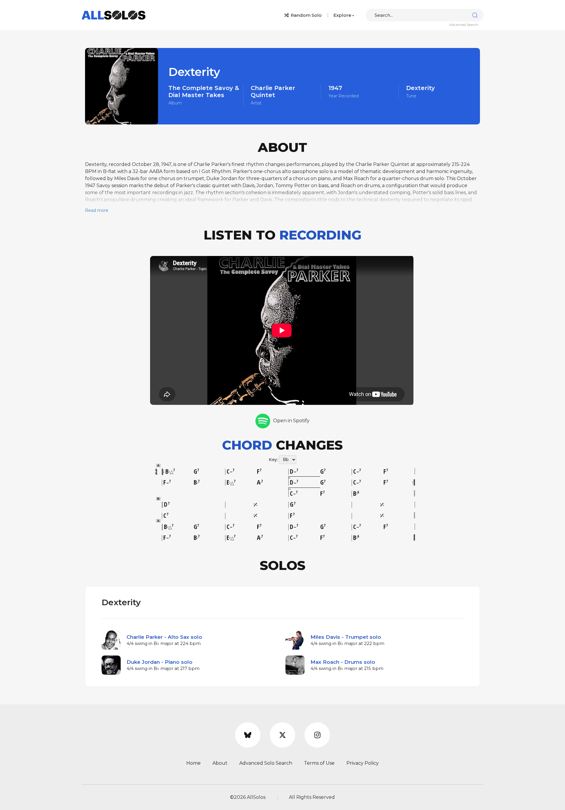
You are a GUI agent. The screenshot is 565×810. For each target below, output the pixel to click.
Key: (273, 459)
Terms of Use (319, 763)
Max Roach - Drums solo (342, 662)
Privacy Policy (362, 763)
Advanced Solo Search (265, 763)
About (219, 763)
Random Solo (306, 15)
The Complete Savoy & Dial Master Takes (203, 91)
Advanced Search (463, 24)
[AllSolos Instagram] (317, 735)
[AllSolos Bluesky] (248, 735)
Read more (96, 210)
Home (193, 763)
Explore (342, 15)
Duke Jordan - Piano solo (159, 662)
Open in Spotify (291, 420)
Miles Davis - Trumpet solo (345, 637)
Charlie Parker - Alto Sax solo (164, 637)
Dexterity (420, 88)
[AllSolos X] (282, 735)
